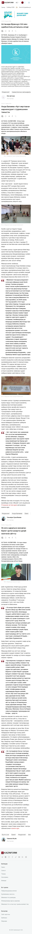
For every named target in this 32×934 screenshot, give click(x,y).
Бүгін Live (5, 834)
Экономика (4, 877)
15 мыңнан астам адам (9, 505)
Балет (14, 834)
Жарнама (4, 921)
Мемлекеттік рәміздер (8, 897)
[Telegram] (9, 31)
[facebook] (12, 857)
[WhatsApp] (6, 31)
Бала (26, 513)
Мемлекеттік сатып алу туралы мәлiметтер (15, 904)
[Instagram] (2, 31)
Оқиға (3, 867)
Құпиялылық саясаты (7, 894)
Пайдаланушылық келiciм (9, 891)
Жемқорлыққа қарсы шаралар (10, 901)
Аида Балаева (17, 513)
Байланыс (4, 918)
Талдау (3, 874)
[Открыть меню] (29, 2)
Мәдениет (5, 92)
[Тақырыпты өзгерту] (23, 2)
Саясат (3, 870)
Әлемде (3, 880)
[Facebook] (12, 31)
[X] (16, 31)
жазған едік (15, 828)
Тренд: (3, 7)
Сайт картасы (5, 914)
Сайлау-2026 (10, 7)
